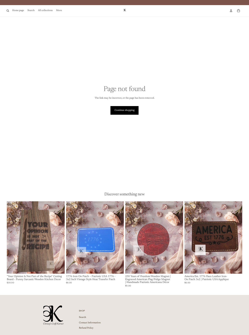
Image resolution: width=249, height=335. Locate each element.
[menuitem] (59, 10)
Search (82, 317)
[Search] (8, 10)
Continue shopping (124, 110)
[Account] (231, 10)
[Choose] (237, 268)
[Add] (59, 268)
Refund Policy (86, 328)
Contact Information (90, 323)
